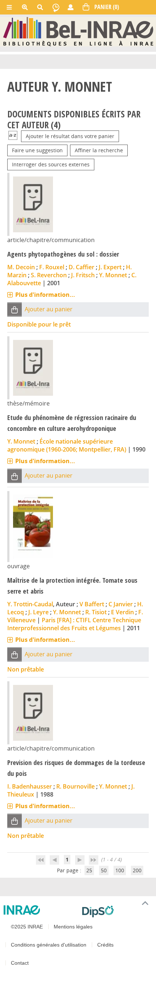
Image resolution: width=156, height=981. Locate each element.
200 (137, 870)
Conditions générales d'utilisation (48, 945)
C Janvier (120, 604)
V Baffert (91, 604)
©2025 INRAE (27, 927)
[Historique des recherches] (56, 7)
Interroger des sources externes (51, 164)
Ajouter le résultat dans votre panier (70, 136)
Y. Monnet (113, 275)
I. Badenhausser (29, 786)
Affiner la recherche (99, 150)
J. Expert (110, 267)
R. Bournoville (75, 786)
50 (104, 870)
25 (89, 870)
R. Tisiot (96, 612)
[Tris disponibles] (13, 136)
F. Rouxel (51, 267)
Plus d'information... (45, 295)
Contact (20, 963)
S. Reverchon (49, 275)
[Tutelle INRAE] (40, 910)
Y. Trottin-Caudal (30, 604)
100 (119, 870)
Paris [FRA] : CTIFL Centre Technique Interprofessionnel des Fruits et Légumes (74, 624)
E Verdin (122, 612)
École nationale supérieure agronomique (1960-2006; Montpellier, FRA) (66, 445)
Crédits (105, 945)
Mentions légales (73, 927)
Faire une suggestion (37, 150)
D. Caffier (81, 267)
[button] (14, 309)
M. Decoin (21, 267)
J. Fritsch (83, 275)
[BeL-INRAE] (78, 31)
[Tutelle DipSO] (116, 911)
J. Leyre (38, 612)
